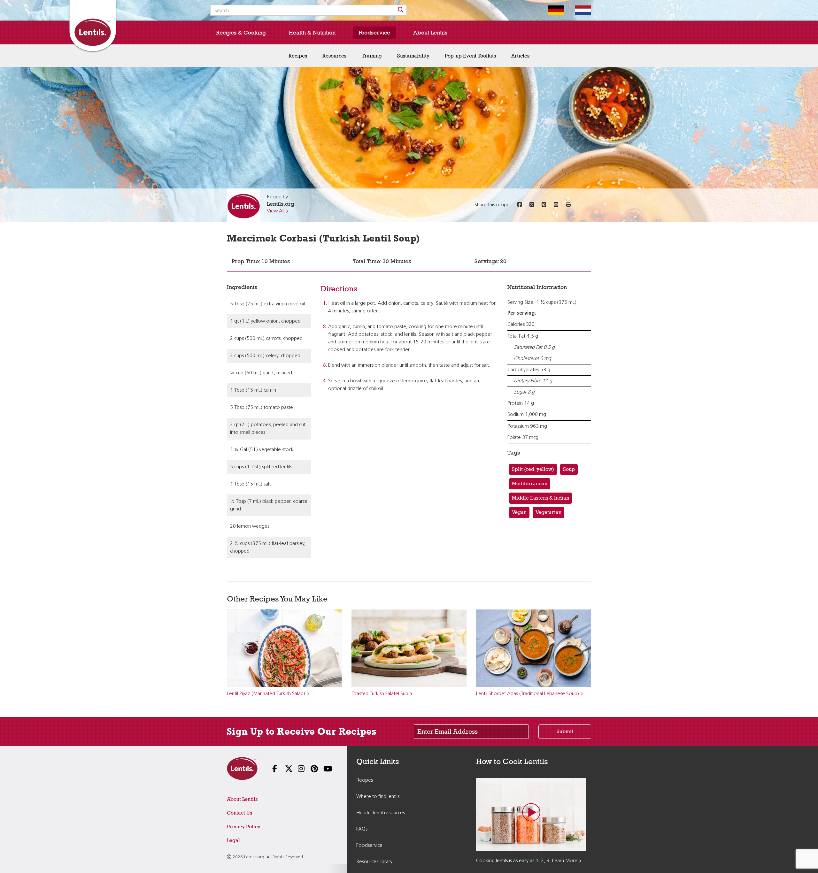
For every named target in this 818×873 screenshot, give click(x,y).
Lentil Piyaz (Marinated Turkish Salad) (266, 693)
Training (372, 56)
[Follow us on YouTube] (322, 769)
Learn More (564, 860)
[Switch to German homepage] (551, 10)
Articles (520, 56)
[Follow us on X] (284, 769)
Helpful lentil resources (380, 813)
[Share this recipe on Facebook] (519, 205)
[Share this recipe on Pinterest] (543, 205)
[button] (568, 205)
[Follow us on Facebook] (271, 769)
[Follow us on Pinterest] (310, 769)
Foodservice (374, 32)
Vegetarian (548, 512)
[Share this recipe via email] (556, 205)
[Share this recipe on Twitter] (531, 205)
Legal (233, 840)
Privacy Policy (243, 826)
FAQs (361, 829)
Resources (334, 56)
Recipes (298, 56)
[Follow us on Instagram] (297, 769)
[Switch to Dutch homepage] (578, 10)
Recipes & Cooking (241, 32)
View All (275, 211)
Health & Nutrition (312, 32)
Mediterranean (529, 483)
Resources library (374, 861)
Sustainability (413, 56)
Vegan (519, 512)
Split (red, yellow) (533, 469)
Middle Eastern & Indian (540, 498)
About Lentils (430, 32)
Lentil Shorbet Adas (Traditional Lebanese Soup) (527, 693)
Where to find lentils (377, 796)
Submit (565, 731)
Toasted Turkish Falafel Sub (379, 693)
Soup (569, 469)
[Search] (401, 10)
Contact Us (239, 813)
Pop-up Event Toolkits (470, 56)
